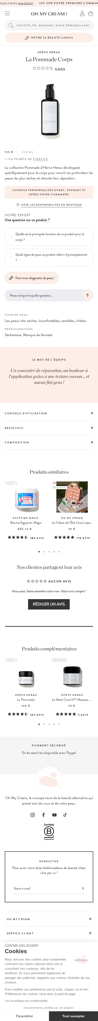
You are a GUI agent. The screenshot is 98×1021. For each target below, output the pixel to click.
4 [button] (54, 551)
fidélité (40, 159)
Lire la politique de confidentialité (26, 1001)
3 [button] (49, 551)
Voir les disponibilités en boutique (51, 205)
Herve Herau (49, 52)
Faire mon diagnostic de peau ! (35, 278)
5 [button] (59, 551)
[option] (49, 192)
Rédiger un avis (49, 604)
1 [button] (39, 551)
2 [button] (44, 551)
